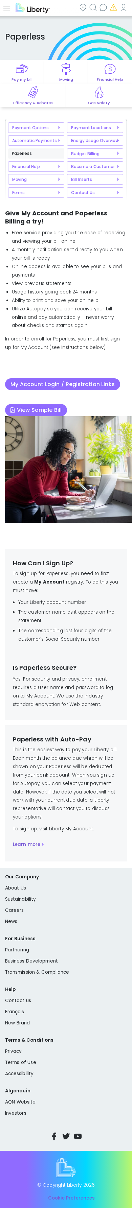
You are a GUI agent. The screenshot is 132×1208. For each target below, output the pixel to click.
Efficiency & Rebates (33, 102)
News (11, 921)
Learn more (26, 844)
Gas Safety (99, 102)
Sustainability (20, 899)
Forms (18, 192)
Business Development (31, 961)
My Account (124, 7)
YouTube (77, 1136)
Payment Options (30, 128)
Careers (14, 910)
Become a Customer (93, 166)
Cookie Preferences (71, 1198)
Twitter (66, 1136)
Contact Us (83, 192)
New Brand (17, 1023)
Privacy (13, 1051)
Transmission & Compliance (37, 972)
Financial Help (110, 79)
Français (14, 1012)
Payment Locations (91, 128)
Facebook (54, 1136)
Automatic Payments (34, 140)
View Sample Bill (39, 410)
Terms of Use (20, 1062)
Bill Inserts (81, 179)
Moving (66, 79)
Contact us (104, 7)
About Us (15, 888)
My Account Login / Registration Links (62, 384)
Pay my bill (22, 79)
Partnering (17, 950)
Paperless (22, 153)
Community (84, 7)
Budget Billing (85, 154)
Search (94, 7)
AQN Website (20, 1102)
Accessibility (19, 1073)
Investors (15, 1113)
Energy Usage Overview (95, 140)
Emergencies (114, 7)
